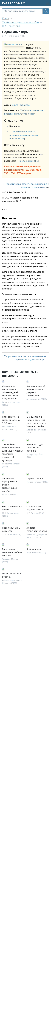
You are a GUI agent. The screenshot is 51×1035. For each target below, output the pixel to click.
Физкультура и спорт (24, 113)
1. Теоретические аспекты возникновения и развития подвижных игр (23, 135)
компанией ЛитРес (29, 160)
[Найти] (46, 11)
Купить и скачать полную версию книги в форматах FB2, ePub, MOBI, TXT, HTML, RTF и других (23, 170)
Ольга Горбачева (21, 104)
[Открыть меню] (46, 3)
